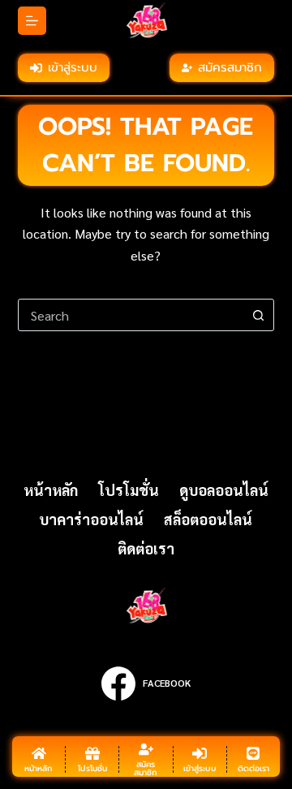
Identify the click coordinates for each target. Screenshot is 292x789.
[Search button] (258, 315)
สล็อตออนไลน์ (208, 519)
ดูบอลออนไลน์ (223, 490)
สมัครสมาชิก (230, 67)
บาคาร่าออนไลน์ (91, 519)
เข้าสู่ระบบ (72, 67)
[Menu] (32, 20)
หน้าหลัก (51, 490)
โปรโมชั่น (128, 490)
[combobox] (131, 315)
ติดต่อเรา (146, 548)
